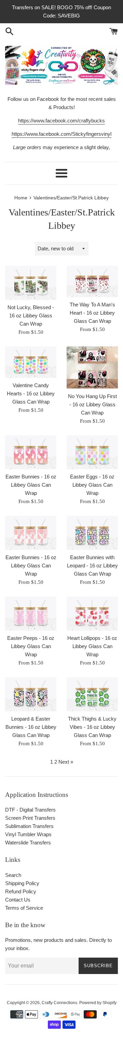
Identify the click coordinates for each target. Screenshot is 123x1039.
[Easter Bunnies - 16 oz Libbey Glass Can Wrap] (30, 452)
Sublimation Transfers (29, 826)
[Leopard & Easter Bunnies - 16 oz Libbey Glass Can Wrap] (30, 694)
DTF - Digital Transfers (30, 810)
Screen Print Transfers (30, 818)
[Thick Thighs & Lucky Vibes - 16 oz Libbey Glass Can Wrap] (92, 694)
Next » (65, 762)
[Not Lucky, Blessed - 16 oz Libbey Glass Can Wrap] (30, 283)
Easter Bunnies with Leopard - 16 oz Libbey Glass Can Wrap (92, 565)
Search (13, 875)
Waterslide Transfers (28, 842)
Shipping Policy (22, 883)
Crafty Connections (59, 1002)
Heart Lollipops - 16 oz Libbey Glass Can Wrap (92, 646)
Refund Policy (20, 891)
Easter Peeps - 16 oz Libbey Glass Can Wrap (30, 646)
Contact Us (17, 900)
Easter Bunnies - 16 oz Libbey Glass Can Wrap (30, 485)
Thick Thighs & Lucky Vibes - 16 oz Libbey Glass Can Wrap (92, 727)
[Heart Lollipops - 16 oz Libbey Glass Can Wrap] (92, 613)
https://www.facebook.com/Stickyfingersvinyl (61, 134)
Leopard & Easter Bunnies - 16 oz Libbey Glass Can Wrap (30, 727)
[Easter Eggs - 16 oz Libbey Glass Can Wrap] (92, 452)
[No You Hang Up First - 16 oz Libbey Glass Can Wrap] (92, 367)
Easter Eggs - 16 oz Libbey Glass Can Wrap (92, 485)
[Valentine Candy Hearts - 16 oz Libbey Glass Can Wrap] (30, 362)
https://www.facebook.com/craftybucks (61, 120)
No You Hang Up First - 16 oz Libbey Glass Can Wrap (92, 404)
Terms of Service (24, 908)
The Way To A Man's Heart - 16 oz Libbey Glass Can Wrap (92, 313)
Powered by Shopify (98, 1002)
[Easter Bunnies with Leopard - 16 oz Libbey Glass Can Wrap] (92, 533)
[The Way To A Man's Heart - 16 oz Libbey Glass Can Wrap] (92, 281)
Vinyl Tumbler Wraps (28, 834)
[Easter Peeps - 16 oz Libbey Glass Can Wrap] (30, 613)
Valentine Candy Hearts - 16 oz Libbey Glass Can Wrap (31, 393)
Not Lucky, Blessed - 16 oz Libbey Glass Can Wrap (31, 315)
